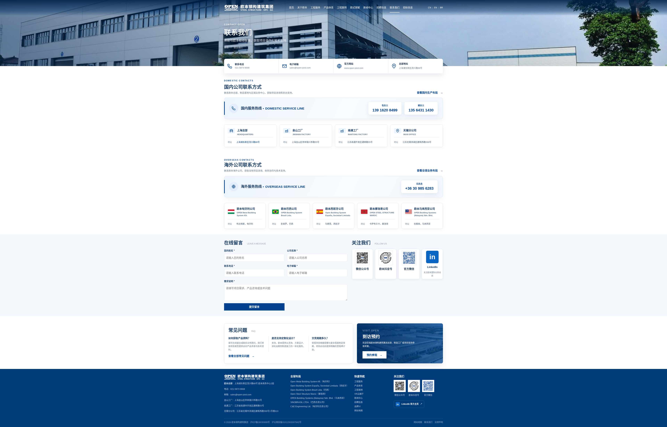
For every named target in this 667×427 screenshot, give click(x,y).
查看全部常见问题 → (241, 356)
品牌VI (357, 406)
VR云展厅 (359, 394)
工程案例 (342, 7)
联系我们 (395, 7)
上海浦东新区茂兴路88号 (410, 68)
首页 (291, 7)
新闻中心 (368, 7)
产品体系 (329, 7)
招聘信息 (381, 7)
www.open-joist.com (353, 68)
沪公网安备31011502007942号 (286, 422)
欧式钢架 (355, 7)
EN (435, 7)
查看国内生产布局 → (430, 92)
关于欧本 (302, 7)
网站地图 (358, 410)
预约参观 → (374, 354)
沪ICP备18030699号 (260, 422)
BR (441, 7)
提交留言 (254, 306)
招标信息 (408, 7)
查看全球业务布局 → (430, 170)
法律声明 (439, 422)
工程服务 (315, 7)
